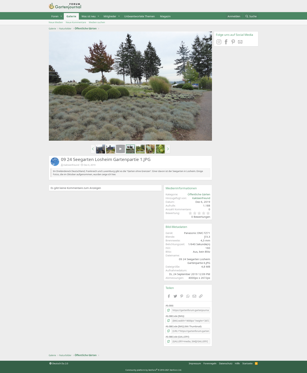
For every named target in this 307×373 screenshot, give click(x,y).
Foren (54, 16)
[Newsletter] (240, 43)
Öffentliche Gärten (199, 194)
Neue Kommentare (76, 22)
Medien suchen (97, 22)
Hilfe (237, 363)
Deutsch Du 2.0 (60, 363)
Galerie (71, 16)
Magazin (165, 16)
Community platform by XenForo (153, 370)
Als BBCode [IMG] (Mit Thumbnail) (183, 326)
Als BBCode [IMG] (175, 316)
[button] (61, 16)
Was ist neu (89, 16)
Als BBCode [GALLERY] (177, 336)
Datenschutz (225, 363)
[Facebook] (226, 43)
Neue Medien (56, 22)
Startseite (247, 363)
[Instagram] (219, 43)
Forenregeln (209, 363)
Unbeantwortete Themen (139, 16)
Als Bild (169, 305)
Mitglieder (110, 16)
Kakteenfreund (71, 164)
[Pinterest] (233, 43)
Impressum (195, 363)
